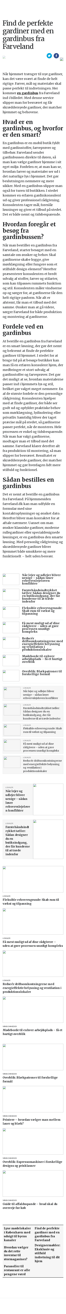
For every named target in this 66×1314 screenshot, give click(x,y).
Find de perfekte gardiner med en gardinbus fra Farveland (47, 1234)
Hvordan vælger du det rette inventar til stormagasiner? (16, 1253)
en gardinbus (27, 93)
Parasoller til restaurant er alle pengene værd (17, 1270)
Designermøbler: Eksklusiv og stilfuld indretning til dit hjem (47, 1253)
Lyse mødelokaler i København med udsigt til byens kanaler (17, 1234)
